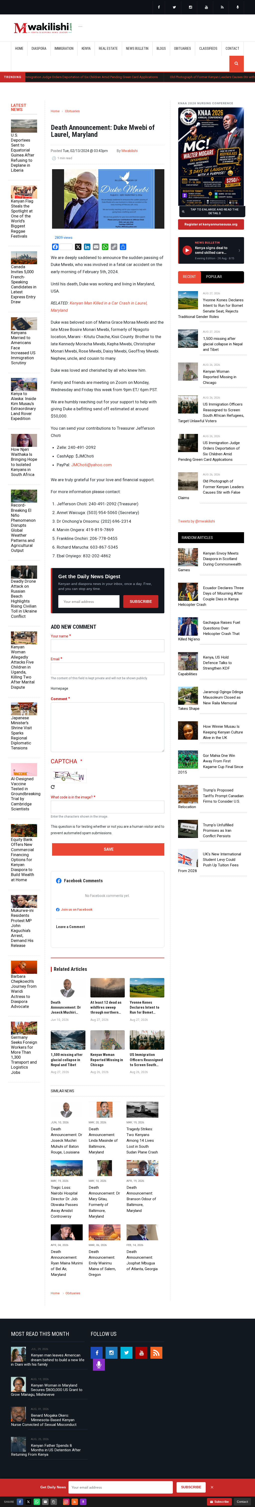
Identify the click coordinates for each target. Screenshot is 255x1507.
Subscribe (141, 601)
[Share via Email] (45, 1502)
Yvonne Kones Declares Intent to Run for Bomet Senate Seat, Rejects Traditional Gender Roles (211, 308)
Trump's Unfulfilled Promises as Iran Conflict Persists (218, 830)
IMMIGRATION (64, 49)
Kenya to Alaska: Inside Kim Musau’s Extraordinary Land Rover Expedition (23, 406)
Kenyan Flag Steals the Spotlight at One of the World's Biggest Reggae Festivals (22, 219)
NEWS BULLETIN (137, 49)
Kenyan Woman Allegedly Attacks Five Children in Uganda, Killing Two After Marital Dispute (23, 666)
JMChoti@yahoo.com (91, 464)
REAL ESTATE (108, 49)
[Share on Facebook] (20, 1502)
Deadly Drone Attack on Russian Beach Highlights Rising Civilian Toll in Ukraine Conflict (24, 599)
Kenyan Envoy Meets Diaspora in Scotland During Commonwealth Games (209, 561)
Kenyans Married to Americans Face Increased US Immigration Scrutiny (23, 347)
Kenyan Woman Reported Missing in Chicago (219, 377)
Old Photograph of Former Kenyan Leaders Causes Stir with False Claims (186, 77)
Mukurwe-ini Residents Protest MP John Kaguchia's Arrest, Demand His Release (22, 928)
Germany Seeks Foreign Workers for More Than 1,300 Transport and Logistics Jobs (24, 1055)
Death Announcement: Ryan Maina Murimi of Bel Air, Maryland (67, 1263)
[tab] (189, 277)
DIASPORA (39, 49)
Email (55, 659)
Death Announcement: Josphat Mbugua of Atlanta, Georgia (142, 1260)
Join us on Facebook (76, 909)
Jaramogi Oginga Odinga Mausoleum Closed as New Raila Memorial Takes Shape (210, 700)
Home (19, 49)
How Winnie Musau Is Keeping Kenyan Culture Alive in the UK (223, 732)
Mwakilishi (130, 151)
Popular (214, 277)
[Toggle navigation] (80, 25)
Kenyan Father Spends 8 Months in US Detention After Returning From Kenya (46, 1450)
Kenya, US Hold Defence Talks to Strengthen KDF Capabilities (205, 665)
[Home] (43, 28)
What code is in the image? (72, 797)
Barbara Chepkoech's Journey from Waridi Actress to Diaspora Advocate (24, 991)
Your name (59, 636)
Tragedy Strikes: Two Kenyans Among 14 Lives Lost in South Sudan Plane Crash (142, 1140)
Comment (59, 699)
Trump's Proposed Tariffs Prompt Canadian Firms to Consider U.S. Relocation (211, 798)
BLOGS (161, 49)
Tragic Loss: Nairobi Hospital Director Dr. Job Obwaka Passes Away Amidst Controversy (64, 1202)
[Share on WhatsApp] (37, 1502)
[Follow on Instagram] (66, 1502)
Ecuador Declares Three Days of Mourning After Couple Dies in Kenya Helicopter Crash (211, 596)
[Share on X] (28, 1502)
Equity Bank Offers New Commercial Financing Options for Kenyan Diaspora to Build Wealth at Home (22, 859)
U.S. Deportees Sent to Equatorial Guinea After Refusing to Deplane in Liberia (22, 153)
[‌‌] (159, 7)
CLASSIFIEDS (208, 49)
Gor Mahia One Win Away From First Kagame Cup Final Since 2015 (210, 764)
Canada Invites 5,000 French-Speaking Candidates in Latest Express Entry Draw (23, 284)
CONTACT (232, 49)
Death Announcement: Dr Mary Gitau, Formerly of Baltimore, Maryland (104, 1202)
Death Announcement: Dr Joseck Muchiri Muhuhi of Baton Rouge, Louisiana (66, 1140)
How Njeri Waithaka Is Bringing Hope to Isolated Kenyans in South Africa (24, 462)
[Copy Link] (54, 1502)
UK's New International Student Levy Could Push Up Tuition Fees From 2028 (209, 862)
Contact (242, 1502)
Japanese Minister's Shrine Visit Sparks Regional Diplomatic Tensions (21, 732)
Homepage (59, 688)
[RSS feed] (222, 7)
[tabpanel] (211, 391)
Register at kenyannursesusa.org (211, 224)
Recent (189, 277)
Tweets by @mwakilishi (196, 521)
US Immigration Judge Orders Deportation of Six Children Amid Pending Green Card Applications (209, 451)
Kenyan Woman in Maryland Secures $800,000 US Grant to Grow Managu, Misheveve (46, 1390)
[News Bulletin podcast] (238, 7)
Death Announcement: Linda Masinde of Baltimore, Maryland (103, 1140)
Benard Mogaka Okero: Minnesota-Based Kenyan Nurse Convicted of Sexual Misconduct (43, 1420)
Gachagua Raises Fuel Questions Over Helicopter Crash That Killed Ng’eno (209, 630)
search (236, 64)
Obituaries (72, 111)
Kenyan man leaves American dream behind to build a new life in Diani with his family (47, 1360)
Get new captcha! (53, 787)
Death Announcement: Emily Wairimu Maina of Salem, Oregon (102, 1263)
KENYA (86, 49)
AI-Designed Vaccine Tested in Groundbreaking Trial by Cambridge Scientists (24, 793)
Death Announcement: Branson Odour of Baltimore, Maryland (141, 1199)
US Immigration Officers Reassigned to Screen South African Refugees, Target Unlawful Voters (211, 412)
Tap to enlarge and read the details (215, 211)
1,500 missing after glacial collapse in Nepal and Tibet (223, 344)
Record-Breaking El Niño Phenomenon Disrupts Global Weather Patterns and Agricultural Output (23, 528)
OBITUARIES (182, 49)
